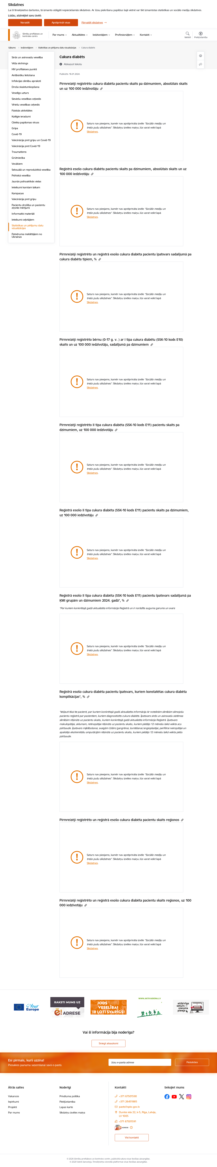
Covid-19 (17, 134)
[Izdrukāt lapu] (200, 56)
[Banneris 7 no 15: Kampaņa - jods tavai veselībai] (67, 1007)
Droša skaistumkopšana (25, 87)
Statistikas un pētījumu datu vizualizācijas (27, 227)
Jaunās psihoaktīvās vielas (26, 181)
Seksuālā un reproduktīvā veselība (31, 169)
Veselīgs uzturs (20, 92)
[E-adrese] (121, 1127)
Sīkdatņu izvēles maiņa (72, 1112)
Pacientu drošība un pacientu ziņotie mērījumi (28, 206)
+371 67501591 (127, 1121)
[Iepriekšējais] (16, 1007)
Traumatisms (19, 151)
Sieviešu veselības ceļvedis (26, 98)
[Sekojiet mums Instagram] (188, 1096)
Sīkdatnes (92, 131)
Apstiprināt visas (61, 22)
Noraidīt (25, 22)
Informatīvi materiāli (23, 213)
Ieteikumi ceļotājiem (23, 219)
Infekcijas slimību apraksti (26, 81)
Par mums (14, 1112)
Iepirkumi (13, 1101)
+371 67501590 (128, 1096)
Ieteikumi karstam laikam (26, 187)
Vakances (13, 1096)
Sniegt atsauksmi (108, 1043)
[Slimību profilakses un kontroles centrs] (27, 35)
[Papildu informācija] (131, 1127)
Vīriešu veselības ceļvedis (26, 104)
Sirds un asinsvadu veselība (27, 57)
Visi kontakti (132, 1137)
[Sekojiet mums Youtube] (174, 1096)
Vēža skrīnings (20, 63)
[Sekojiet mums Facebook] (167, 1096)
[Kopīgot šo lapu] (200, 64)
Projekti (12, 1107)
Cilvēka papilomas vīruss (25, 122)
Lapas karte (66, 1107)
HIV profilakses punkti (24, 69)
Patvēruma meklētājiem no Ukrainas (27, 235)
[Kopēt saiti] (101, 88)
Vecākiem (17, 163)
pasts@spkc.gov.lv (129, 1106)
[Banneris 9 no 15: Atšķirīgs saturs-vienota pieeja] (150, 1007)
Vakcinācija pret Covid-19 (26, 146)
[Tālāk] (201, 1007)
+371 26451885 (128, 1101)
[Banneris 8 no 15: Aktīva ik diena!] (108, 1007)
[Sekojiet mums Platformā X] (181, 1096)
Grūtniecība (18, 157)
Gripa (15, 128)
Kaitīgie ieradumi (21, 116)
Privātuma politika (70, 1096)
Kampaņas (18, 193)
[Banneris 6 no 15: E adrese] (26, 1007)
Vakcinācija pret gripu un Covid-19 (31, 140)
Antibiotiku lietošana (23, 75)
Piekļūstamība (67, 1101)
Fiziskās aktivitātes (22, 110)
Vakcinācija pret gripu (24, 199)
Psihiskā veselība (21, 175)
